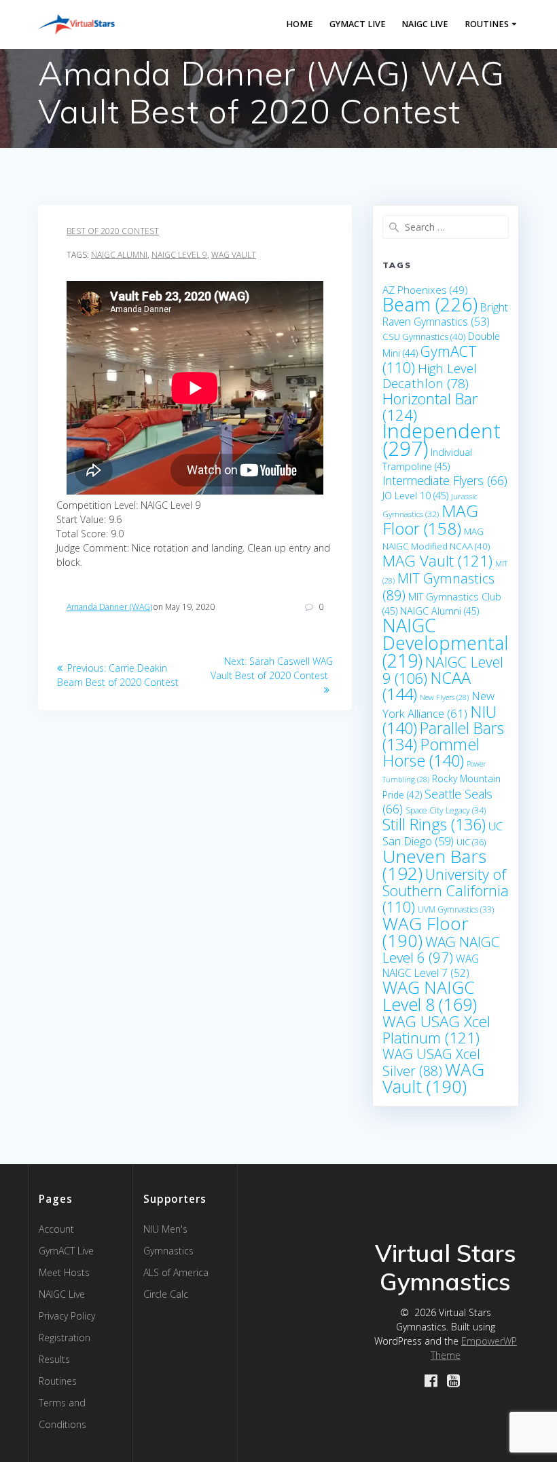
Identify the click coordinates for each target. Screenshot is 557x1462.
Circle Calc (165, 1294)
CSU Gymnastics (423, 336)
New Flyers (444, 697)
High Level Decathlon (429, 376)
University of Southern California (445, 890)
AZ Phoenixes (425, 289)
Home (299, 24)
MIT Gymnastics (438, 586)
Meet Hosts (64, 1272)
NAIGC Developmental (445, 643)
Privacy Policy (67, 1315)
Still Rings (434, 824)
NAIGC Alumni (119, 255)
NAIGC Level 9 (179, 255)
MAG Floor (430, 519)
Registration (64, 1337)
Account (56, 1229)
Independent (441, 439)
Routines (487, 24)
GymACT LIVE (357, 24)
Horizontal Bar (430, 406)
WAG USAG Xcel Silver (431, 1062)
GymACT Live (66, 1250)
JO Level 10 (415, 495)
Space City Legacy (446, 810)
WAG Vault (233, 255)
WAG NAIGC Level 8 (429, 996)
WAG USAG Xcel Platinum (436, 1029)
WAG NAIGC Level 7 (430, 965)
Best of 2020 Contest (113, 231)
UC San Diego (442, 833)
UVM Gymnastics (456, 909)
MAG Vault (437, 560)
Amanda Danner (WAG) (109, 607)
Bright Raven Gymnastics (445, 314)
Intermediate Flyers (444, 480)
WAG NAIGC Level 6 (440, 949)
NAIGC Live (424, 24)
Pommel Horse (431, 752)
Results (54, 1359)
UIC (471, 842)
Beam (430, 304)
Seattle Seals (437, 801)
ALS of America (176, 1272)
